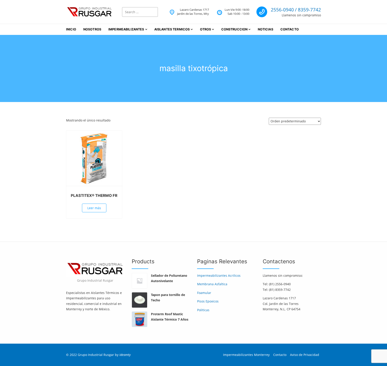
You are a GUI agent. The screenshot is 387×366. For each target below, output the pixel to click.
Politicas (203, 310)
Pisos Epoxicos (208, 301)
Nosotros (92, 29)
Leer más (94, 208)
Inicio (71, 29)
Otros (205, 29)
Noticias (265, 29)
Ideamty (125, 355)
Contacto (289, 29)
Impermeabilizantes (126, 29)
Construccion (234, 29)
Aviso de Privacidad (304, 355)
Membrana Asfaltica (212, 284)
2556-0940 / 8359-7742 (296, 9)
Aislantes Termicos (172, 29)
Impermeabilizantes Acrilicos (219, 275)
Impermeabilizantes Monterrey (246, 355)
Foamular (204, 293)
